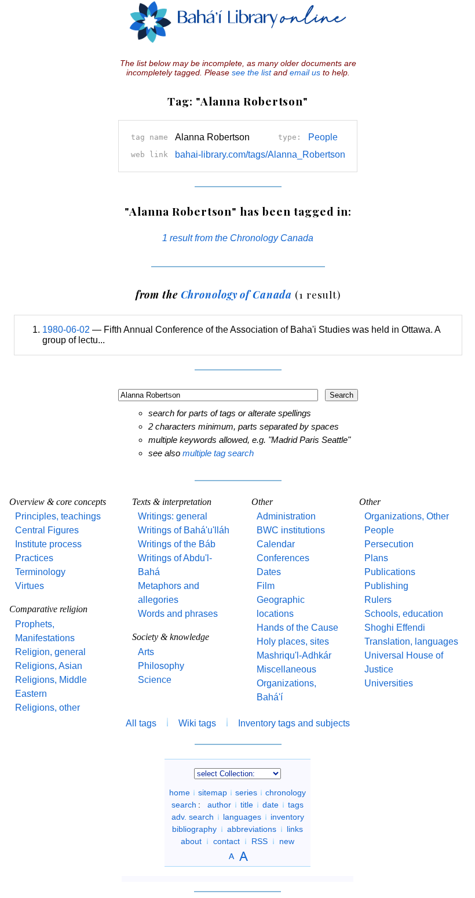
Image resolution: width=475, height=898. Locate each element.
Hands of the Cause (297, 627)
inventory (287, 816)
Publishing (386, 586)
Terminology (40, 572)
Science (154, 680)
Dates (269, 572)
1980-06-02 (66, 330)
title (246, 804)
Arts (146, 652)
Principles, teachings (58, 516)
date (270, 804)
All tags (141, 723)
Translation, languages (411, 641)
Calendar (276, 544)
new (286, 841)
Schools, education (403, 614)
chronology (285, 792)
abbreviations (251, 829)
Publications (389, 572)
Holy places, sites (293, 641)
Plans (376, 558)
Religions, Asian (48, 666)
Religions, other (47, 707)
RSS (259, 841)
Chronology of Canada (237, 294)
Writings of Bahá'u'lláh (183, 530)
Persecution (389, 544)
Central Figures (47, 530)
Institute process (48, 544)
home (179, 792)
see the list (251, 72)
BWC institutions (291, 530)
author (219, 804)
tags (296, 804)
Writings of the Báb (176, 544)
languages (242, 816)
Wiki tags (197, 723)
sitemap (212, 792)
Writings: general (172, 516)
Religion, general (50, 652)
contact (226, 841)
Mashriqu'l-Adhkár (294, 655)
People (323, 137)
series (246, 792)
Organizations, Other (406, 516)
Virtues (29, 586)
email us (305, 72)
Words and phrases (178, 614)
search (183, 804)
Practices (34, 558)
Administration (286, 516)
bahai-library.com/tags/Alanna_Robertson (260, 154)
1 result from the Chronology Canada (237, 238)
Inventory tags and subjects (294, 723)
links (295, 829)
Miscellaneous (286, 669)
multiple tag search (218, 453)
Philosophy (161, 666)
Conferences (283, 558)
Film (266, 586)
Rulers (378, 600)
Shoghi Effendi (394, 627)
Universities (388, 683)
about (191, 841)
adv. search (192, 816)
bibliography (194, 829)
